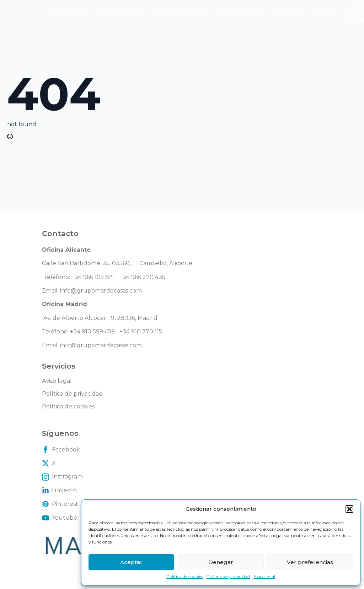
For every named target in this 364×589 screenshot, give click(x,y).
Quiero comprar (182, 14)
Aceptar (131, 562)
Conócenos (239, 14)
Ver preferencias (310, 562)
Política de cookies (184, 576)
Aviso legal (264, 576)
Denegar (220, 562)
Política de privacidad (228, 576)
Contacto (287, 14)
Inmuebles (66, 14)
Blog (324, 14)
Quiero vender (119, 14)
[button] (349, 509)
